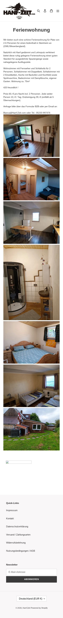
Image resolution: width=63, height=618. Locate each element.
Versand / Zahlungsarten (18, 534)
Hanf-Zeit (26, 608)
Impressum (12, 510)
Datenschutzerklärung (17, 526)
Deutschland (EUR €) (30, 598)
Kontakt (10, 518)
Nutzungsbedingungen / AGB (20, 550)
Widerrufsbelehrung (16, 542)
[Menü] (58, 10)
